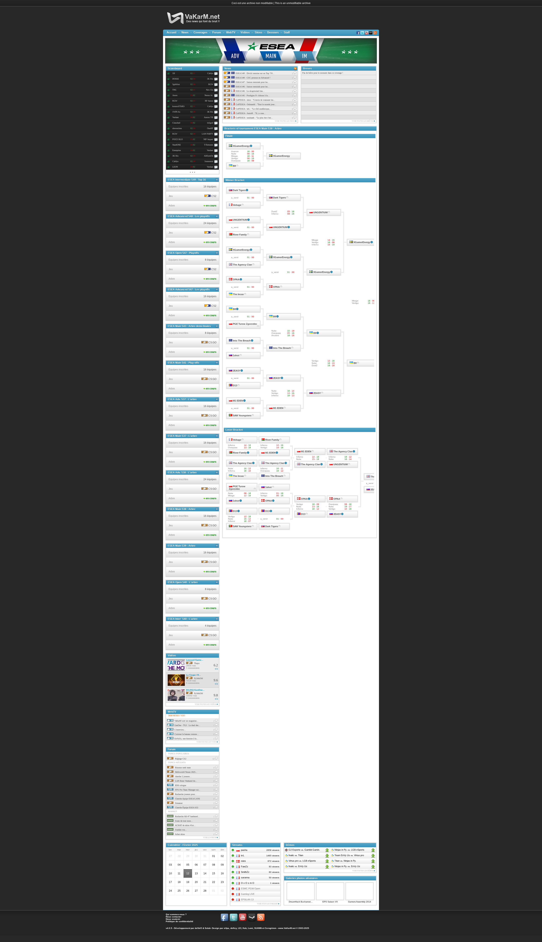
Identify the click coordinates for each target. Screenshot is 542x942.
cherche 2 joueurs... (183, 776)
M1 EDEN (238, 400)
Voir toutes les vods (206, 742)
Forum (216, 32)
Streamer (178, 803)
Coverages (200, 32)
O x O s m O (247, 883)
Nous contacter (173, 917)
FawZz (244, 866)
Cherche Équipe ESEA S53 (186, 807)
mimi (243, 861)
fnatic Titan (295, 855)
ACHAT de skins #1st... (185, 825)
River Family (240, 234)
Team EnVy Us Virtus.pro (349, 855)
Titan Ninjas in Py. (345, 860)
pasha (244, 850)
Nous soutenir (173, 919)
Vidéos (245, 32)
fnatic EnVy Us (297, 866)
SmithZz (245, 872)
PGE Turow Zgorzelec (245, 324)
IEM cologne (180, 785)
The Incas (238, 294)
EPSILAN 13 (247, 899)
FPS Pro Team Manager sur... (187, 790)
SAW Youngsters (242, 415)
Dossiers (273, 32)
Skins (258, 32)
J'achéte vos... (180, 830)
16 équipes (209, 186)
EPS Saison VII (330, 902)
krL (242, 855)
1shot (236, 355)
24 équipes (209, 223)
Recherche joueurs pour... (185, 794)
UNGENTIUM (320, 212)
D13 (235, 385)
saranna (245, 877)
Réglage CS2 (180, 759)
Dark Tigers (239, 190)
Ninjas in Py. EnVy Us (347, 866)
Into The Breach (242, 340)
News (184, 32)
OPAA (236, 279)
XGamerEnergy (241, 146)
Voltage (237, 205)
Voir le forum (210, 838)
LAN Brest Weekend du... (185, 781)
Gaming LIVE (247, 894)
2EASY (236, 370)
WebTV (230, 32)
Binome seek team (182, 767)
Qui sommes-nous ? (176, 914)
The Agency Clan (242, 264)
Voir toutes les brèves (363, 121)
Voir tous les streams (267, 904)
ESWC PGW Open (250, 888)
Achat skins (179, 834)
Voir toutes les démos (363, 871)
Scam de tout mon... (183, 821)
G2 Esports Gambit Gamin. (304, 849)
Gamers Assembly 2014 (359, 902)
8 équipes (210, 259)
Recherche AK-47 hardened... (187, 816)
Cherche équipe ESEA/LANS (187, 799)
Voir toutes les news (285, 121)
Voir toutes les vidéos (206, 704)
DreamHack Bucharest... (300, 902)
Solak (208, 928)
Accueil (171, 32)
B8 (234, 166)
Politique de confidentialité (179, 921)
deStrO (198, 928)
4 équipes (210, 625)
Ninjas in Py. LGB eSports (349, 849)
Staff (287, 32)
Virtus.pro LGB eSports (302, 860)
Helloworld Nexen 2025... (185, 772)
